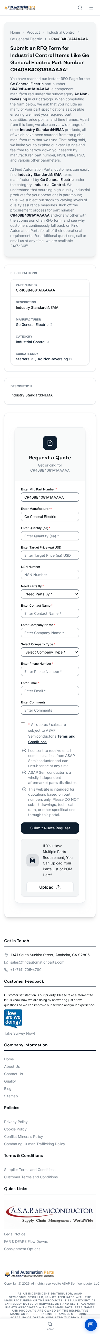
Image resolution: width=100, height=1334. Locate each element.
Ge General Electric (26, 39)
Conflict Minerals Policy (23, 1136)
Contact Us (13, 1074)
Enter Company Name (38, 625)
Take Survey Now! (19, 1033)
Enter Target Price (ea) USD (41, 547)
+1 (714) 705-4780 (26, 969)
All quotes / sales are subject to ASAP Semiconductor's (51, 733)
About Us (12, 1066)
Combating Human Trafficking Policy (34, 1144)
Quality (10, 1081)
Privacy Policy (16, 1121)
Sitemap (11, 1096)
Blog (8, 1088)
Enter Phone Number (37, 663)
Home (15, 32)
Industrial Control (61, 32)
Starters (22, 359)
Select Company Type (38, 644)
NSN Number (30, 567)
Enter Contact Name (37, 605)
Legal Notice (14, 1234)
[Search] (80, 7)
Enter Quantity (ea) (35, 528)
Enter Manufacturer (36, 509)
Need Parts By (32, 586)
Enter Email (30, 683)
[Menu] (91, 7)
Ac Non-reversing (53, 359)
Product (33, 32)
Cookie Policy (15, 1129)
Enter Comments (33, 702)
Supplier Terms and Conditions (29, 1169)
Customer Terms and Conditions (31, 1177)
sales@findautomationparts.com (37, 962)
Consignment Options (22, 1249)
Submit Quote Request (50, 828)
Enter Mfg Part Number (39, 489)
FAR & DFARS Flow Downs (26, 1241)
